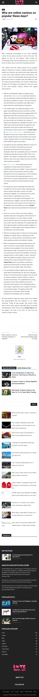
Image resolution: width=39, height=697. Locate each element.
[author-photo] (19, 354)
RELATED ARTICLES (9, 368)
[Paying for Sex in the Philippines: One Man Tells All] (6, 603)
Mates (21, 691)
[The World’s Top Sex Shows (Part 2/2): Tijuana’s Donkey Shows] (6, 612)
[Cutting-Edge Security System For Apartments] (6, 557)
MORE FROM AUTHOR (24, 368)
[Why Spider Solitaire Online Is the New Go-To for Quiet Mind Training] (6, 392)
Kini (4, 19)
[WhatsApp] (16, 23)
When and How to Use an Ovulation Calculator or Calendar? (9, 337)
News (35, 691)
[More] (20, 23)
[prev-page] (3, 399)
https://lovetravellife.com (19, 359)
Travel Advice (6, 691)
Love (12, 691)
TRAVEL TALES (28, 691)
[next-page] (6, 399)
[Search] (36, 2)
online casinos (11, 164)
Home (3, 6)
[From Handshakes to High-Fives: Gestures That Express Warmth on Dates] (6, 375)
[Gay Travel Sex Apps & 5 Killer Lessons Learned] (6, 621)
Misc (8, 6)
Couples (17, 691)
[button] (3, 2)
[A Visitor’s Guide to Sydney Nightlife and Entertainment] (6, 383)
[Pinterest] (12, 23)
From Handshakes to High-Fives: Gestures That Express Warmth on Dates (24, 375)
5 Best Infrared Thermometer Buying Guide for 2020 (29, 337)
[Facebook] (3, 23)
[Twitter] (8, 23)
